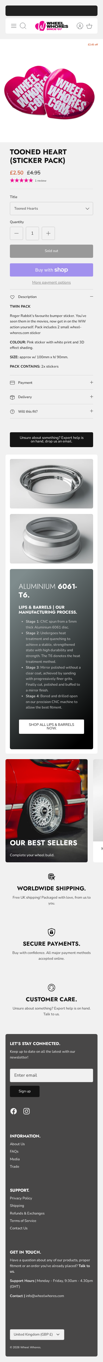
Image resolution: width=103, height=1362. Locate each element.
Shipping (17, 1205)
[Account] (77, 26)
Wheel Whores (30, 1347)
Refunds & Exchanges (27, 1213)
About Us (17, 1144)
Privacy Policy (21, 1198)
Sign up (25, 1091)
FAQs (14, 1151)
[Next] (91, 11)
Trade (14, 1166)
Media (15, 1159)
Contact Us (18, 1228)
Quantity (17, 222)
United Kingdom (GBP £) (33, 1334)
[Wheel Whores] (51, 26)
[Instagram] (26, 1111)
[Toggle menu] (14, 26)
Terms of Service (23, 1220)
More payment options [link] (51, 282)
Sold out (51, 250)
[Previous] (12, 11)
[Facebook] (13, 1111)
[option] (51, 90)
